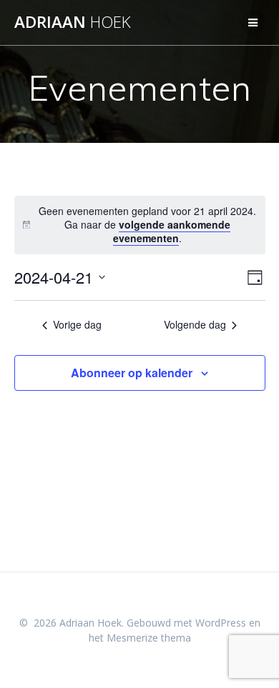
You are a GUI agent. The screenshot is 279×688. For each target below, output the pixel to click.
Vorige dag (77, 324)
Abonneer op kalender (131, 372)
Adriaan (72, 22)
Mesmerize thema (149, 637)
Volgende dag (195, 324)
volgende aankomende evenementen (171, 231)
